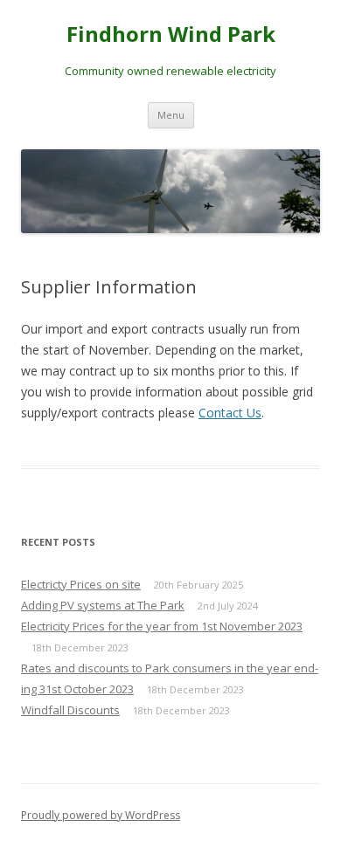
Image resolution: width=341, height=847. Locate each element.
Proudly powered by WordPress (100, 815)
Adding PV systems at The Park (102, 605)
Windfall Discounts (70, 710)
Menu (170, 114)
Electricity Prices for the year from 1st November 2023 (162, 626)
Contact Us (229, 412)
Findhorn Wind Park (170, 34)
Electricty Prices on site (81, 584)
